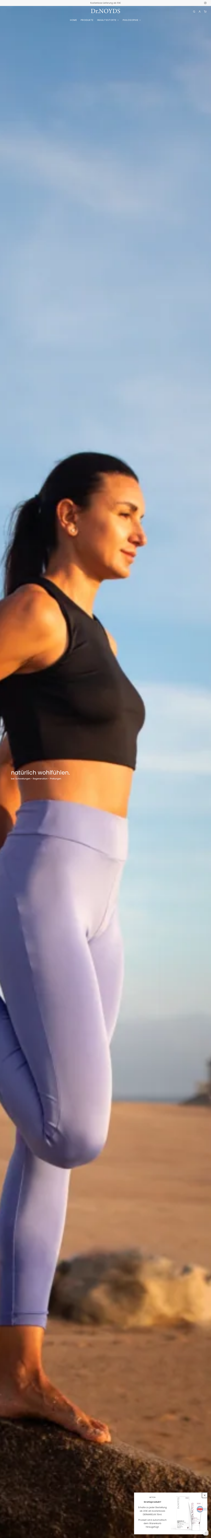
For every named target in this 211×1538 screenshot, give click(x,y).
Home (73, 20)
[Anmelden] (199, 11)
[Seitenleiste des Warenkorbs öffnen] (205, 11)
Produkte (87, 20)
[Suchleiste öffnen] (194, 11)
